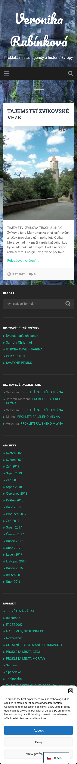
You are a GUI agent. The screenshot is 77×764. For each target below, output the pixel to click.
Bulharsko (13, 618)
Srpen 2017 (14, 527)
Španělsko (13, 672)
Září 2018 (12, 480)
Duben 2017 (14, 541)
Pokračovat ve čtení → (23, 261)
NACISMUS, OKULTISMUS (24, 631)
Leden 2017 (14, 554)
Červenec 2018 (16, 493)
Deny (38, 742)
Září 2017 (12, 521)
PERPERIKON (15, 356)
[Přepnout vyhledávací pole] (70, 73)
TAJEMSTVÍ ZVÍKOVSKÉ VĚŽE (38, 114)
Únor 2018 (13, 507)
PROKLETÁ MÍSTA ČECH (23, 652)
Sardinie (12, 665)
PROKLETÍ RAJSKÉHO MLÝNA (42, 392)
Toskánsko (14, 679)
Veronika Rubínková (38, 29)
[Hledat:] (38, 304)
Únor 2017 (13, 548)
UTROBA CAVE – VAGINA (24, 349)
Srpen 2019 (14, 473)
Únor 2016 (13, 582)
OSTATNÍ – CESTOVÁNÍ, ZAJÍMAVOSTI (34, 645)
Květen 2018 (14, 500)
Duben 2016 (14, 568)
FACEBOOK (14, 625)
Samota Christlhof (19, 342)
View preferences (38, 754)
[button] (70, 691)
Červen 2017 (15, 534)
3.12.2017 (18, 274)
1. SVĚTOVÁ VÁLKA (20, 611)
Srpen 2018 (14, 487)
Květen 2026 (14, 453)
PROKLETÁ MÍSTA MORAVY (25, 659)
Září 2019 (12, 466)
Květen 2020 (14, 460)
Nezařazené (14, 638)
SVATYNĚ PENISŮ (19, 363)
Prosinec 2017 (16, 514)
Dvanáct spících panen (22, 336)
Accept (39, 730)
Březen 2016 (14, 575)
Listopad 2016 (16, 561)
